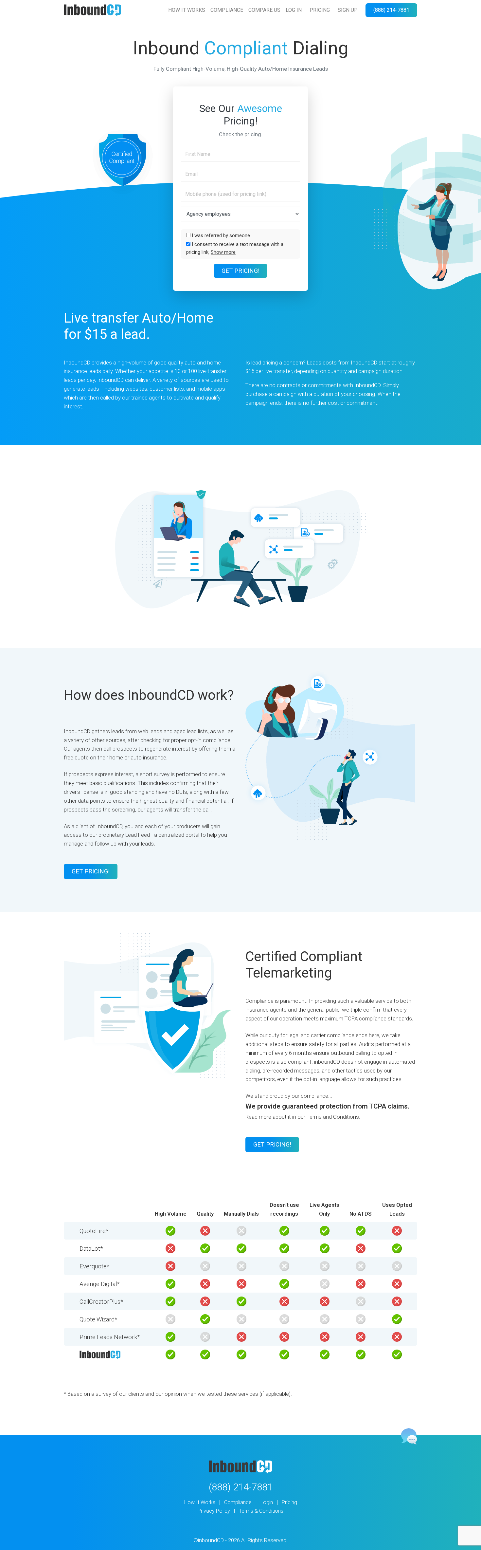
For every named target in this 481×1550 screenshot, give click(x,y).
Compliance (238, 1502)
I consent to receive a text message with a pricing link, (234, 248)
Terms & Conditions (261, 1511)
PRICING (320, 10)
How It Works (199, 1502)
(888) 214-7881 (391, 10)
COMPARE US (264, 10)
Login (266, 1502)
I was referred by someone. (220, 235)
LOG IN (294, 10)
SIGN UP (348, 10)
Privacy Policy (214, 1511)
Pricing (289, 1502)
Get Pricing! (240, 270)
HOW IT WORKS (186, 10)
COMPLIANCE (226, 10)
